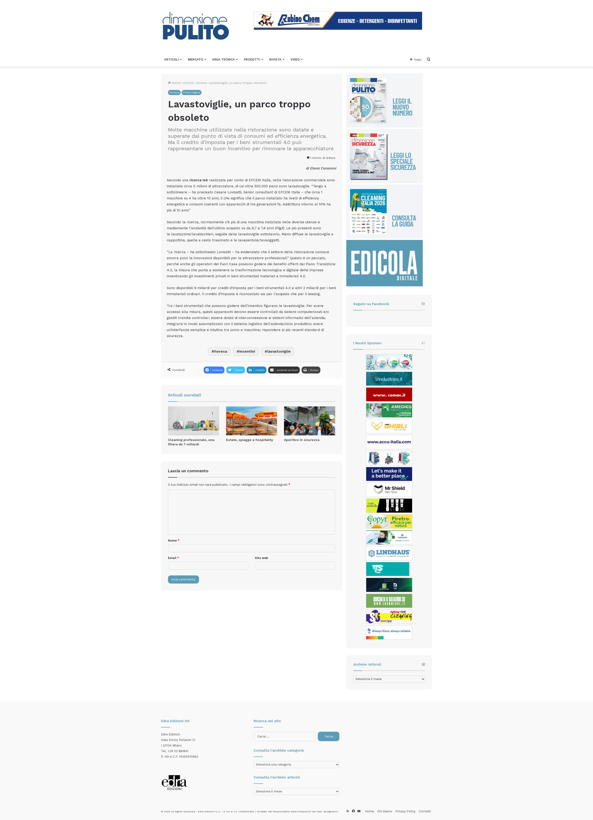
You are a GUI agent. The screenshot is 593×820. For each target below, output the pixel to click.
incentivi (247, 351)
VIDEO (295, 59)
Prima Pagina (191, 92)
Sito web (261, 558)
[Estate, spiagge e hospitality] (251, 420)
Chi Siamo (384, 811)
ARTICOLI (171, 59)
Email (173, 558)
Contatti (425, 811)
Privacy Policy (405, 811)
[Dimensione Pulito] (195, 26)
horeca (220, 351)
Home (176, 83)
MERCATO (195, 59)
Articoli (188, 83)
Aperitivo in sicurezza (301, 440)
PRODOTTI (252, 59)
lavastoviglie (279, 351)
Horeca (201, 83)
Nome (174, 540)
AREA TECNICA (223, 59)
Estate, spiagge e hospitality (249, 440)
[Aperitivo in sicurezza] (309, 420)
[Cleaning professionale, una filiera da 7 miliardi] (193, 420)
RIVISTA (275, 59)
